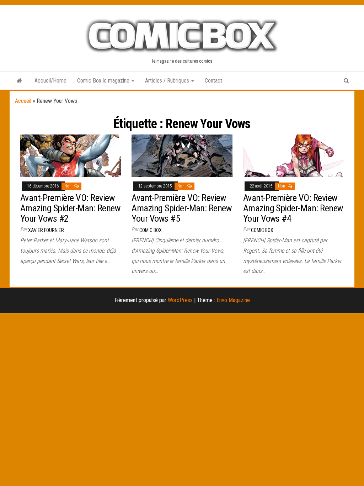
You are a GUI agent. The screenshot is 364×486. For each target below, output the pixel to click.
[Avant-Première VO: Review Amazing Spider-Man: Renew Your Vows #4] (293, 155)
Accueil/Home (50, 80)
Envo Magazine (233, 300)
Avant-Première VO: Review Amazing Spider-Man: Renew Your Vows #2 (70, 207)
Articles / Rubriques (168, 80)
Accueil (23, 100)
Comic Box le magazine (104, 80)
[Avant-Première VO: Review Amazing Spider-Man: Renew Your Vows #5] (182, 155)
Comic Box (150, 230)
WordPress (180, 300)
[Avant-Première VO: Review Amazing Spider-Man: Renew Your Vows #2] (70, 155)
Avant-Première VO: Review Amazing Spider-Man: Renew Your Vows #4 (293, 207)
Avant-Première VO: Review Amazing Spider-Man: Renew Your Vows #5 (181, 207)
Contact (213, 80)
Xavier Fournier (46, 230)
